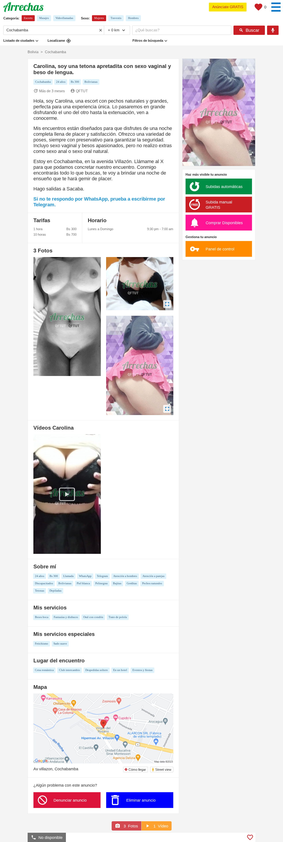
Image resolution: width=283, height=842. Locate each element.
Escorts (28, 18)
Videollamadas (64, 18)
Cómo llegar (135, 769)
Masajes (44, 18)
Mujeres (99, 18)
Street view (161, 769)
